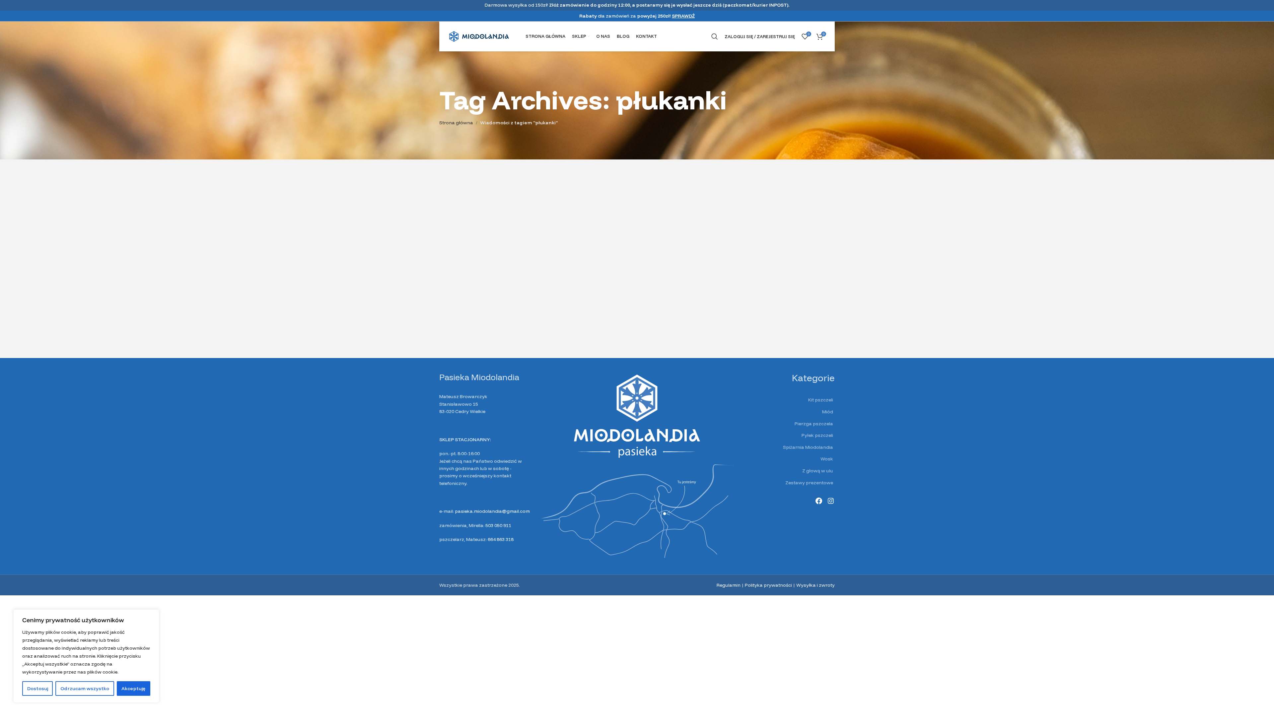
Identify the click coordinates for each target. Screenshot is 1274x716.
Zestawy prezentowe (809, 483)
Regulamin (729, 585)
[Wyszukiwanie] (714, 36)
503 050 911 (498, 525)
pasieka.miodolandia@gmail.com (492, 511)
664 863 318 (501, 539)
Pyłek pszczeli (817, 435)
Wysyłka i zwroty (815, 585)
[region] (86, 656)
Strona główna (456, 123)
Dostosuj (37, 688)
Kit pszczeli (820, 400)
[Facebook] (819, 501)
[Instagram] (831, 501)
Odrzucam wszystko (84, 688)
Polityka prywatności (768, 585)
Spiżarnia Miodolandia (808, 447)
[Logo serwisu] (479, 36)
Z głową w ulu (817, 471)
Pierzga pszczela (814, 424)
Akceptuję (133, 688)
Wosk (826, 459)
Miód (827, 412)
